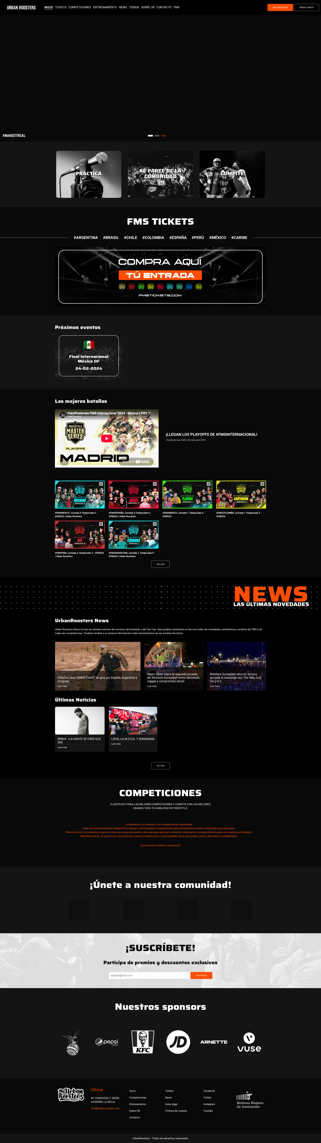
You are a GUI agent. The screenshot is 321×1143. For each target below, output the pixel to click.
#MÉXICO (217, 237)
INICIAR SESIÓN (280, 7)
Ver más (160, 564)
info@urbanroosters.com (105, 1108)
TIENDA (134, 7)
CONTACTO (163, 7)
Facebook (209, 1090)
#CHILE (130, 237)
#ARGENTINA (86, 237)
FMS (177, 7)
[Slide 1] (150, 135)
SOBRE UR (147, 7)
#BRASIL (111, 237)
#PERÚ (198, 237)
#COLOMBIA (153, 237)
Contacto (134, 1117)
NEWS (123, 7)
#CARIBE (239, 237)
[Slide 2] (156, 135)
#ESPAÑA (178, 237)
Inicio (132, 1090)
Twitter (208, 1097)
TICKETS (60, 7)
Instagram (209, 1104)
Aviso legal (171, 1104)
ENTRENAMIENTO (105, 7)
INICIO (48, 7)
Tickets (169, 1090)
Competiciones (137, 1097)
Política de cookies (176, 1110)
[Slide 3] (163, 135)
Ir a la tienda (28, 93)
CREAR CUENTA (306, 7)
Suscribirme (201, 975)
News (168, 1097)
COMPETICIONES (79, 7)
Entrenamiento (137, 1104)
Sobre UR (134, 1110)
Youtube (208, 1110)
